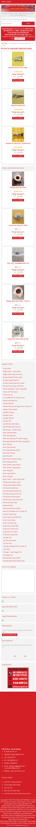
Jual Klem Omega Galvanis (13, 782)
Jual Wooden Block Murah (11, 427)
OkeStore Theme (11, 825)
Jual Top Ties (7, 421)
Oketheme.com (25, 825)
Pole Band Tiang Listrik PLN (12, 494)
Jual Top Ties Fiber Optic (12, 791)
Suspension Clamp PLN (10, 529)
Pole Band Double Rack (10, 488)
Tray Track (6, 549)
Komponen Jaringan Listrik (11, 482)
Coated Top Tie (8, 395)
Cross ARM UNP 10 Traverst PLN (13, 398)
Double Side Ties (8, 403)
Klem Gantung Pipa (9, 435)
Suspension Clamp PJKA (11, 526)
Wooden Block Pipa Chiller (11, 558)
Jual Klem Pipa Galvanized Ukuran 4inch (17, 793)
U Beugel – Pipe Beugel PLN (12, 552)
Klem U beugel (8, 476)
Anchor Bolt (7, 368)
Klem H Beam (7, 444)
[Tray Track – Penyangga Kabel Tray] (18, 261)
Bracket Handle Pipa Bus (11, 380)
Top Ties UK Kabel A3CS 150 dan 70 (15, 546)
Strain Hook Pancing (9, 523)
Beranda (4, 43)
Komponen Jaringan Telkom (12, 485)
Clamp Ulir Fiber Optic (10, 392)
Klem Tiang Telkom (9, 473)
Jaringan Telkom (8, 418)
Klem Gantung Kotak (10, 433)
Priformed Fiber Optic (10, 502)
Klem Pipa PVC (8, 456)
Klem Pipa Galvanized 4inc (11, 450)
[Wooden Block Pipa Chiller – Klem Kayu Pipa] (18, 299)
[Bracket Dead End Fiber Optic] (18, 65)
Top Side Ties (7, 537)
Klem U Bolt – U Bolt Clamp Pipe (13, 479)
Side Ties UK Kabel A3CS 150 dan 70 (15, 511)
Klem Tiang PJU (8, 470)
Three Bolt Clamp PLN (10, 535)
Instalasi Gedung (8, 412)
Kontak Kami (19, 38)
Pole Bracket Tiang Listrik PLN (13, 500)
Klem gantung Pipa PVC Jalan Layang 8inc (16, 441)
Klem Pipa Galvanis (9, 447)
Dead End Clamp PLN (10, 401)
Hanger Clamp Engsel (10, 409)
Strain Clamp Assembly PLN (12, 517)
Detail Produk (18, 80)
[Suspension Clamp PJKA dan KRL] (18, 337)
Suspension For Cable (10, 532)
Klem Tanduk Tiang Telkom (12, 465)
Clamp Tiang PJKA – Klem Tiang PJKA (15, 389)
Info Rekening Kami (9, 634)
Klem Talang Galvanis (10, 462)
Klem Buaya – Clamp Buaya (12, 430)
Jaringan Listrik (8, 415)
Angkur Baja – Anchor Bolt (11, 371)
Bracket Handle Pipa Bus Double (13, 383)
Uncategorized (7, 555)
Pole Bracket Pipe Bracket (11, 497)
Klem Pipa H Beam (9, 453)
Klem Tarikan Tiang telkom (12, 468)
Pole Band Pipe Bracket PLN (12, 491)
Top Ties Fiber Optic (9, 540)
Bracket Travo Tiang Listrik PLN (13, 386)
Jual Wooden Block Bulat (11, 424)
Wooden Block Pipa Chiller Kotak (14, 561)
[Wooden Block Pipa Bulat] (18, 185)
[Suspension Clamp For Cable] (18, 223)
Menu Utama (6, 2)
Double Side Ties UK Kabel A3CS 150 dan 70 (17, 406)
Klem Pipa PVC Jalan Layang (12, 459)
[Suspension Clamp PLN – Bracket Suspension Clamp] (18, 141)
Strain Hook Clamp (9, 520)
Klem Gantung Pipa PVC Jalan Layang (15, 438)
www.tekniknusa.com (18, 771)
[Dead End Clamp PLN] (18, 103)
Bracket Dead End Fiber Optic (12, 377)
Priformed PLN (8, 505)
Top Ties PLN (7, 543)
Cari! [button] (28, 23)
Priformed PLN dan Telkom (12, 508)
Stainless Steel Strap (9, 514)
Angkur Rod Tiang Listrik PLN (12, 374)
